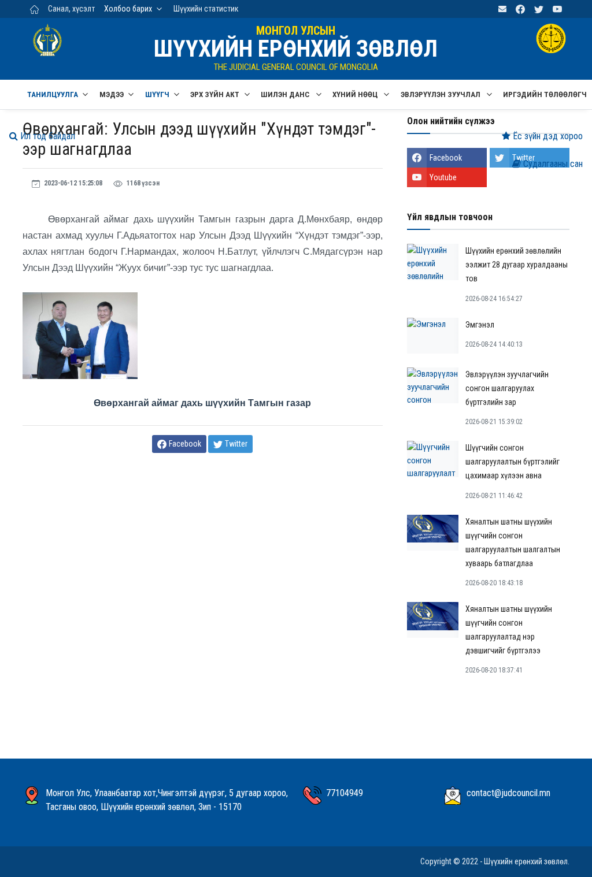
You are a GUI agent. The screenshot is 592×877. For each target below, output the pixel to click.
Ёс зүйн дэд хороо (546, 136)
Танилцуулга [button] (52, 94)
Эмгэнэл (479, 324)
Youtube (443, 177)
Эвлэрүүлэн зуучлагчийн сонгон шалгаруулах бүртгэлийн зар (507, 388)
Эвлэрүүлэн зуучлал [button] (441, 94)
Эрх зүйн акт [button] (214, 94)
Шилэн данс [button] (286, 94)
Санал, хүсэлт (71, 8)
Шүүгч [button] (157, 94)
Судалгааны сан (552, 163)
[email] (502, 9)
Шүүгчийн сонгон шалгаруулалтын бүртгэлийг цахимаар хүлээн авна (512, 461)
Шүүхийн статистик (206, 8)
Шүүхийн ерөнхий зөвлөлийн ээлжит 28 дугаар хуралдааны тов (516, 264)
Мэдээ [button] (111, 94)
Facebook (446, 157)
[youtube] (557, 9)
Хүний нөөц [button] (355, 94)
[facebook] (520, 9)
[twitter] (539, 9)
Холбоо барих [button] (128, 8)
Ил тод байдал (46, 136)
